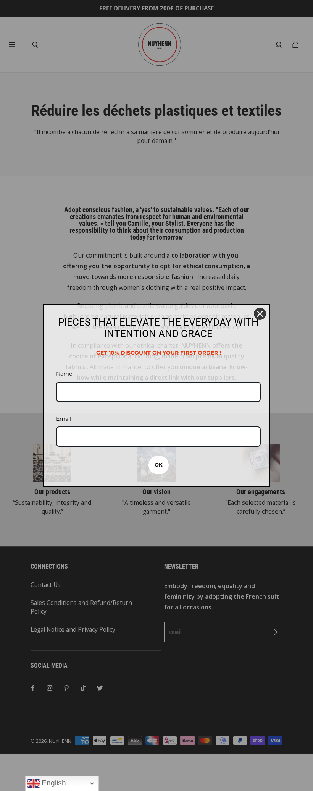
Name (64, 373)
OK (159, 465)
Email (63, 418)
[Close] (260, 314)
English (53, 783)
